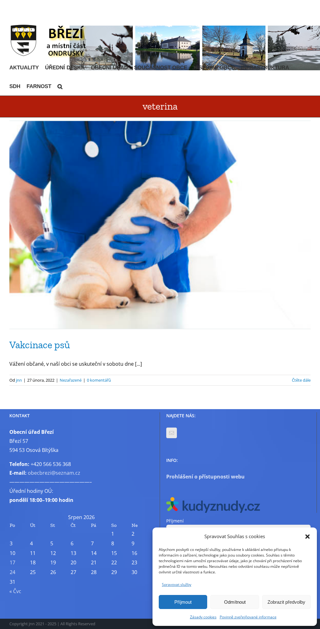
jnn (19, 380)
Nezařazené (71, 380)
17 (12, 562)
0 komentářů (99, 380)
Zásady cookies (203, 617)
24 (12, 572)
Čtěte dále (301, 380)
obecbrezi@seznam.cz (54, 472)
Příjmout (183, 602)
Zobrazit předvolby (286, 602)
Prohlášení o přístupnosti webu (205, 476)
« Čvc (15, 591)
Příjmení (175, 521)
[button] (307, 536)
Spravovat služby (176, 584)
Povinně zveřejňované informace (248, 617)
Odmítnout (235, 602)
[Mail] (171, 433)
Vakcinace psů (39, 345)
